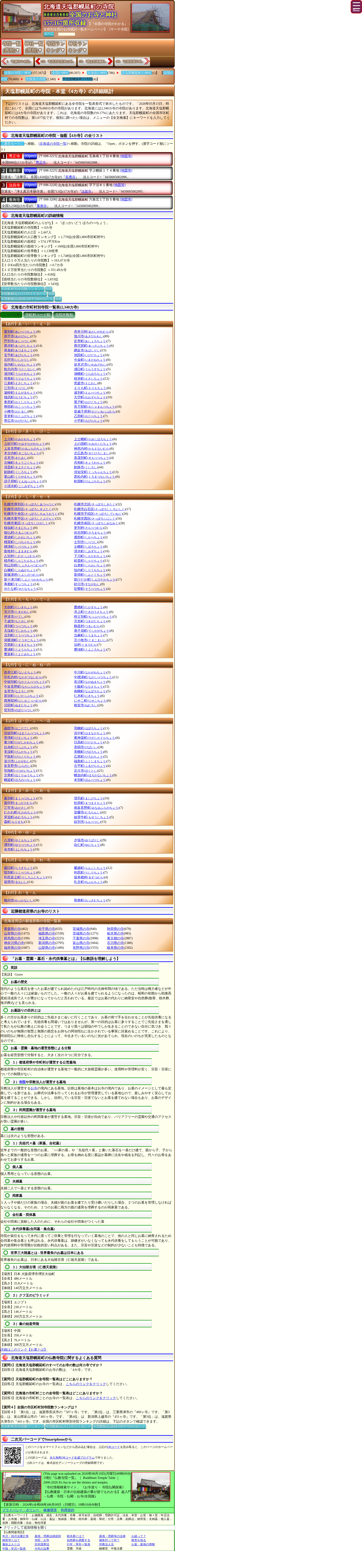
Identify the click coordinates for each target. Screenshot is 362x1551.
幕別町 (20, 798)
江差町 (19, 383)
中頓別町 (25, 682)
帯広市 (17, 420)
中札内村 (23, 677)
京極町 (22, 462)
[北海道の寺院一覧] (53, 143)
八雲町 (19, 840)
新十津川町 (26, 579)
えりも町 (90, 388)
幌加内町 (93, 775)
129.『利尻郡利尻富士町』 (58, 61)
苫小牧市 (90, 640)
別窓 (48, 288)
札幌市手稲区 (98, 513)
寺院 (22, 1082)
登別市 (19, 710)
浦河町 (20, 373)
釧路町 (19, 472)
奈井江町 (20, 672)
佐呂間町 (90, 532)
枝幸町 (89, 378)
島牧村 (19, 551)
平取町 (20, 756)
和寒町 (90, 900)
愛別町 (20, 331)
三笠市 (16, 807)
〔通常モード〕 (12, 143)
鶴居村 (87, 626)
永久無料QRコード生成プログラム (72, 1457)
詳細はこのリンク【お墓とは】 (23, 1349)
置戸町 (89, 402)
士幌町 (89, 546)
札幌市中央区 (31, 513)
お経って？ (138, 1536)
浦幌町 (90, 373)
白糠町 (20, 570)
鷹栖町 (89, 607)
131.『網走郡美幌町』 (93, 61)
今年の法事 (42, 1548)
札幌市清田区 (28, 509)
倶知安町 (93, 472)
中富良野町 (25, 686)
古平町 (90, 766)
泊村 (85, 644)
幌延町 (20, 780)
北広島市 (92, 453)
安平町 (19, 355)
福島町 (90, 761)
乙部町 (89, 416)
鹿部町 (89, 537)
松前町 (90, 803)
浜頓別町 (25, 733)
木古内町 (22, 453)
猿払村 (19, 532)
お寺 (34, 1088)
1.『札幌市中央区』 (19, 61)
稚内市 (19, 900)
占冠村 (20, 556)
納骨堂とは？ (11, 1540)
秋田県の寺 (115, 929)
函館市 (17, 728)
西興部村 (23, 700)
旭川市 (89, 336)
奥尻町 (20, 402)
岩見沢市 (90, 364)
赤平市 (17, 336)
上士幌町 (93, 439)
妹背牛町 (92, 817)
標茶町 (20, 542)
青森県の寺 (12, 929)
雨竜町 (20, 378)
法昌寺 (14, 185)
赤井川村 (92, 331)
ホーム (49, 34)
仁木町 (87, 696)
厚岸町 (20, 345)
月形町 (90, 621)
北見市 (16, 458)
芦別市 (17, 341)
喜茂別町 (92, 458)
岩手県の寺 (46, 929)
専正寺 (14, 156)
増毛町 (89, 798)
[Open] (30, 156)
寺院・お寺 (42, 1540)
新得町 (90, 574)
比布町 (19, 747)
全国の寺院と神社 (17, 73)
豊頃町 (90, 649)
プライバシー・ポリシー (21, 1510)
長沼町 (90, 682)
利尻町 (89, 872)
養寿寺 (14, 200)
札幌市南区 (96, 523)
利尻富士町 (25, 877)
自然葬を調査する (78, 1540)
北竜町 (22, 775)
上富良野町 (25, 448)
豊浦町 (20, 649)
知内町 (90, 570)
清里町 (20, 467)
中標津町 (93, 677)
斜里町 (89, 560)
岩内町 (20, 364)
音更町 (20, 416)
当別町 (20, 635)
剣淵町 (90, 481)
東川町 (22, 742)
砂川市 (87, 584)
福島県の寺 (46, 933)
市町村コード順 (37, 315)
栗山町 (20, 476)
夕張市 (87, 840)
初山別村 (23, 565)
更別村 (89, 528)
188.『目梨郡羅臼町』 (130, 61)
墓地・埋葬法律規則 (48, 1536)
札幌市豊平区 (30, 518)
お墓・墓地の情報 (143, 1544)
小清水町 (22, 486)
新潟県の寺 (46, 943)
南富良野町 (96, 807)
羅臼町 (19, 868)
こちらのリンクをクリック (86, 1384)
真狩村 (19, 803)
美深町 (19, 751)
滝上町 (92, 612)
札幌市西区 (95, 518)
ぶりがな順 (11, 315)
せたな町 (20, 588)
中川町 (90, 672)
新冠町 (22, 696)
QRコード (113, 1447)
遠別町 (90, 392)
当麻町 (89, 635)
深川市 (17, 761)
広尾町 (89, 756)
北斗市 (86, 770)
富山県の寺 (81, 943)
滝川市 (17, 612)
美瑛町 (19, 737)
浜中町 (90, 733)
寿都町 (19, 584)
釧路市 (86, 467)
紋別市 (87, 821)
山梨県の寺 (46, 947)
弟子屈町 (92, 630)
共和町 (90, 462)
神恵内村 (92, 448)
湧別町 (20, 845)
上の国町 (93, 443)
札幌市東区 (26, 523)
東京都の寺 (115, 938)
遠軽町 (20, 392)
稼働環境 (50, 1510)
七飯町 (89, 686)
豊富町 (20, 654)
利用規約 (67, 1510)
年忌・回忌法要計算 (15, 1536)
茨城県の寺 (81, 933)
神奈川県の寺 (14, 943)
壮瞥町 (90, 588)
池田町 (89, 355)
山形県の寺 (12, 933)
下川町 (90, 556)
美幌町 (89, 751)
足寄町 (90, 341)
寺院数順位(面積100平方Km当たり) (27, 298)
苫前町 (20, 644)
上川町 (20, 439)
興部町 (20, 406)
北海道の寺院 (36, 79)
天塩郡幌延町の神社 (137, 73)
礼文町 (89, 882)
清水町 (89, 551)
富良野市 (17, 766)
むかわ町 (20, 812)
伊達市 (14, 616)
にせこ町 (90, 700)
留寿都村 (89, 877)
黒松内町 (95, 476)
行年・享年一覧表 (78, 1544)
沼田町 (19, 705)
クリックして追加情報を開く (25, 1527)
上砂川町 (25, 443)
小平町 (89, 420)
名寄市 (16, 691)
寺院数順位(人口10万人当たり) (24, 293)
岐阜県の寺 (115, 947)
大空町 (90, 397)
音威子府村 (95, 411)
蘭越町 (90, 868)
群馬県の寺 (12, 938)
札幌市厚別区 (30, 504)
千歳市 (16, 621)
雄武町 (19, 397)
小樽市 (16, 411)
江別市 (16, 388)
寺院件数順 (64, 315)
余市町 (19, 849)
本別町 (90, 780)
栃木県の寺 (115, 933)
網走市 (87, 350)
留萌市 (16, 882)
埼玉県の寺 (46, 938)
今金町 (90, 359)
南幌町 (90, 691)
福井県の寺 (12, 947)
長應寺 (14, 170)
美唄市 (86, 747)
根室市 (86, 705)
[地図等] (126, 156)
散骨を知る (138, 1540)
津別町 (19, 626)
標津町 (19, 546)
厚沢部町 (92, 345)
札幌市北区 (95, 504)
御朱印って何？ (109, 1540)
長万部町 (95, 406)
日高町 (89, 742)
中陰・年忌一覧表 (14, 1548)
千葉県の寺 (81, 938)
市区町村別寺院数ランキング (22, 288)
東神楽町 (95, 737)
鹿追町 (20, 537)
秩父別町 (93, 616)
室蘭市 (87, 812)
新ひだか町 (95, 579)
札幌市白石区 (99, 509)
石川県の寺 (115, 943)
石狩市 (17, 359)
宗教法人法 (106, 1544)
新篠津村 (22, 574)
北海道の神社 (97, 73)
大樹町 (19, 607)
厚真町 (19, 350)
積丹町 (22, 560)
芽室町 (19, 817)
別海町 (20, 770)
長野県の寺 (81, 947)
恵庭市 (86, 383)
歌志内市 (20, 369)
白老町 (90, 565)
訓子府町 (23, 481)
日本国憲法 (42, 1544)
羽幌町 (89, 728)
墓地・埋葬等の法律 (112, 1536)
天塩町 (19, 630)
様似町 (19, 528)
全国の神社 (60, 73)
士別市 (86, 542)
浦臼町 (90, 369)
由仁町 (87, 845)
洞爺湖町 (22, 640)
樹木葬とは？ (75, 1536)
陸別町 (20, 872)
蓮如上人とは (11, 1544)
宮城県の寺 (81, 929)
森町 (14, 821)
